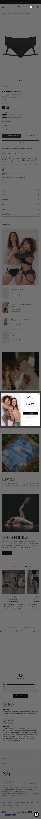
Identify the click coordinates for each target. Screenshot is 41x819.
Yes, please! (30, 413)
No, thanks (30, 424)
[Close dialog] (39, 394)
